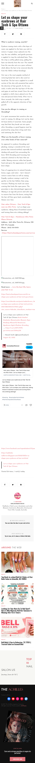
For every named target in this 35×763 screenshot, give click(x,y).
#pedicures (7, 325)
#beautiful (13, 322)
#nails (20, 317)
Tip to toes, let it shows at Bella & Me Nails (17, 536)
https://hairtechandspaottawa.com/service (18, 233)
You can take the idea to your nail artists (17, 523)
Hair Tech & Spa (7, 217)
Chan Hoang (19, 28)
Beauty (3, 13)
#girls (13, 325)
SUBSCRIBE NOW (17, 759)
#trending (25, 325)
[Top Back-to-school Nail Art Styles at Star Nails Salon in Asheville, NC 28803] (17, 562)
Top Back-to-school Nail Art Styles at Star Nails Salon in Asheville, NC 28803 (17, 578)
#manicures (21, 322)
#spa (28, 320)
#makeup (6, 322)
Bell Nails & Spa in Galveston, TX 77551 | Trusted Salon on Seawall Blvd (16, 643)
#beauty (23, 320)
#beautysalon (15, 320)
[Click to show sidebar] (2, 28)
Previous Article (18, 520)
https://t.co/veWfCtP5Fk (14, 328)
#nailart (25, 317)
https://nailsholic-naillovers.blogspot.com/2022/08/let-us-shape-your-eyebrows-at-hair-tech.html (15, 455)
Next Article (17, 533)
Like (28, 28)
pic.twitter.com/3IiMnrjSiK (12, 330)
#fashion (18, 325)
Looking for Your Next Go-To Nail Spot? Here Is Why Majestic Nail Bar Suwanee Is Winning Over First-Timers (16, 610)
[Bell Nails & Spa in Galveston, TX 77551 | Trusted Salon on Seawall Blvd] (17, 627)
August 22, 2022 (6, 28)
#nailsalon (6, 320)
